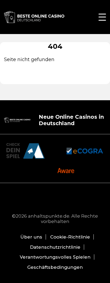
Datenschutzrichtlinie (55, 247)
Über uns (31, 237)
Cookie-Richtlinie (70, 237)
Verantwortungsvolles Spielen (55, 257)
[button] (102, 17)
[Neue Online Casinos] (34, 17)
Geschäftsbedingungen (55, 267)
